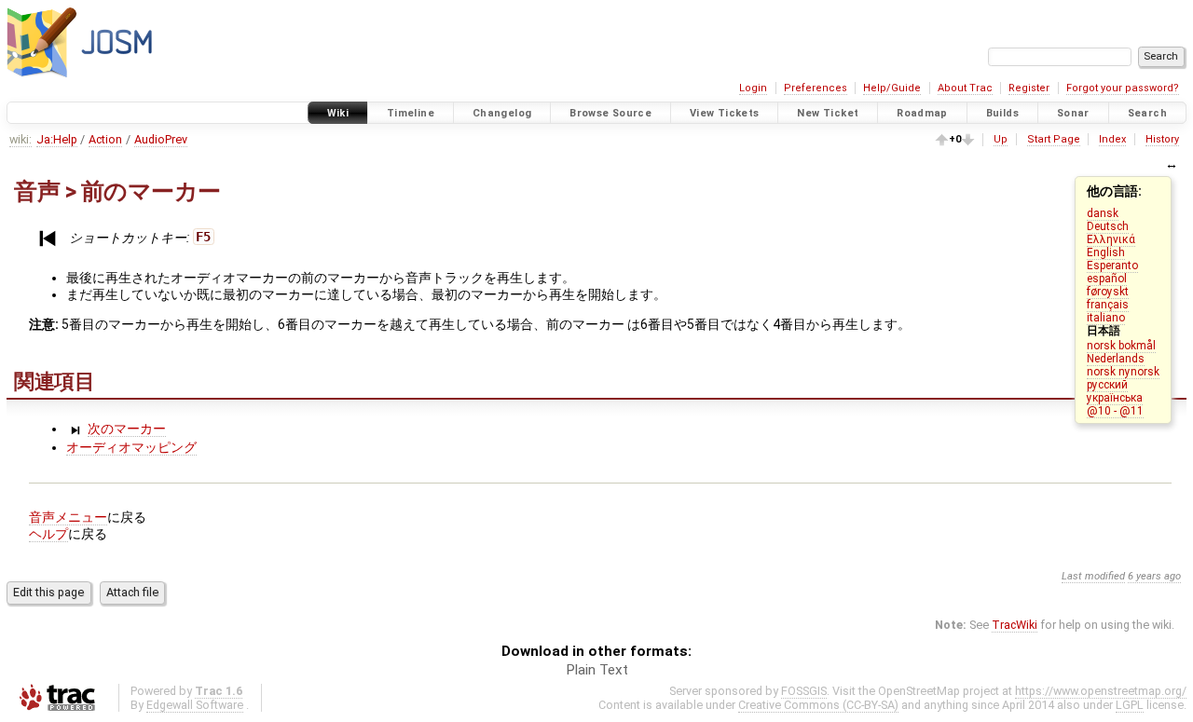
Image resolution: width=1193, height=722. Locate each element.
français (1108, 304)
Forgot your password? (1122, 88)
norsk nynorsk (1123, 371)
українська (1115, 397)
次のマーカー (127, 428)
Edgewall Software (194, 705)
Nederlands (1116, 358)
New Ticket (827, 113)
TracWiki (1014, 625)
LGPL (1130, 705)
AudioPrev (160, 139)
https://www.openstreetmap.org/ (1100, 691)
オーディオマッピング (131, 447)
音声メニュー (68, 517)
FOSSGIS (804, 691)
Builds (1002, 113)
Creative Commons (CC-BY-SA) (818, 705)
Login (753, 88)
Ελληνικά (1111, 239)
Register (1028, 88)
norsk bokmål (1121, 345)
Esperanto (1112, 265)
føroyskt (1108, 291)
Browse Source (610, 113)
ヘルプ (48, 533)
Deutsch (1108, 226)
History (1162, 139)
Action (105, 139)
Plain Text (597, 669)
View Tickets (725, 113)
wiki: (20, 139)
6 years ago (1154, 576)
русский (1107, 384)
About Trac (965, 88)
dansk (1102, 213)
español (1107, 278)
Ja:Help (56, 139)
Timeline (410, 113)
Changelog (502, 113)
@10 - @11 (1115, 410)
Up (1001, 139)
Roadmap (922, 113)
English (1106, 252)
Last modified (1093, 576)
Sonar (1073, 113)
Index (1112, 139)
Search (1147, 113)
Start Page (1053, 139)
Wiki (338, 113)
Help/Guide (892, 88)
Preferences (815, 88)
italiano (1106, 317)
